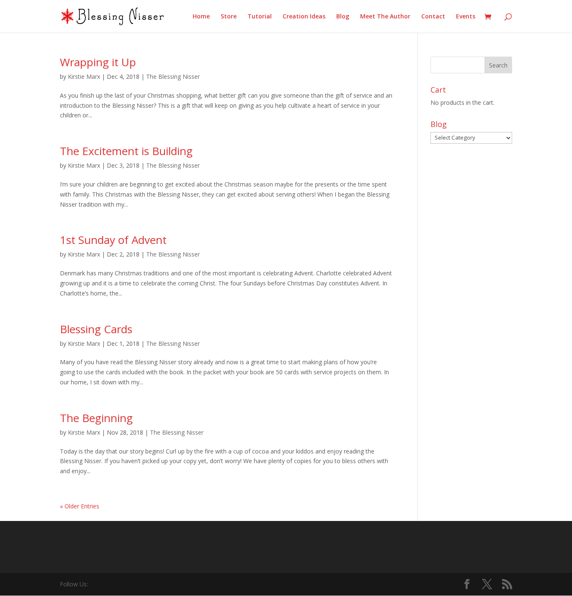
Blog (342, 16)
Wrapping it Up (98, 62)
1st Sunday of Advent (113, 239)
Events (465, 16)
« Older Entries (79, 506)
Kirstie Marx (84, 76)
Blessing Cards (96, 329)
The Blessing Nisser (173, 76)
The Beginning (96, 417)
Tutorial (259, 16)
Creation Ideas (304, 16)
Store (229, 16)
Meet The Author (385, 16)
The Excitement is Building (126, 150)
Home (201, 16)
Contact (433, 16)
